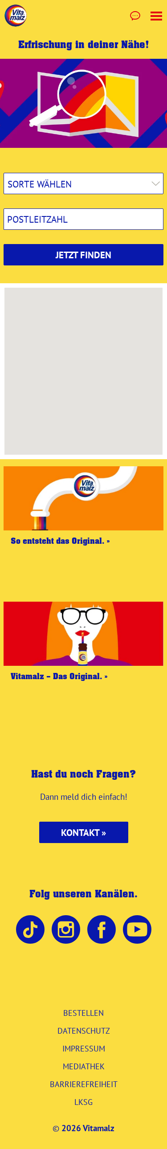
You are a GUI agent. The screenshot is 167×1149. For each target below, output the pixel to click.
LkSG (83, 1102)
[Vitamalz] (15, 15)
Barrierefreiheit (84, 1084)
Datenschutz (83, 1030)
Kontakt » (83, 833)
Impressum (83, 1048)
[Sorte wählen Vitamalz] (83, 183)
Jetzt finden (83, 255)
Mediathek (84, 1066)
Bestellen (83, 1013)
